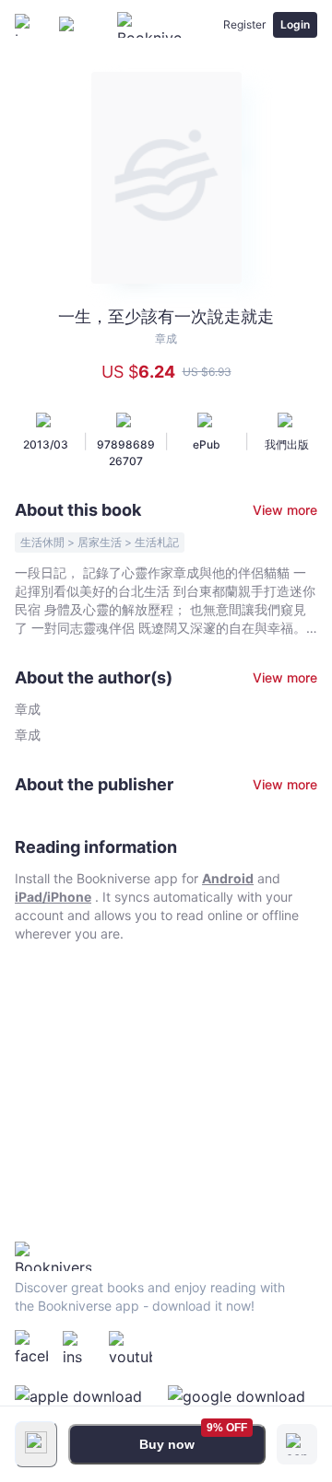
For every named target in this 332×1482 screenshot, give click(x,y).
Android (228, 878)
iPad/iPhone (53, 896)
